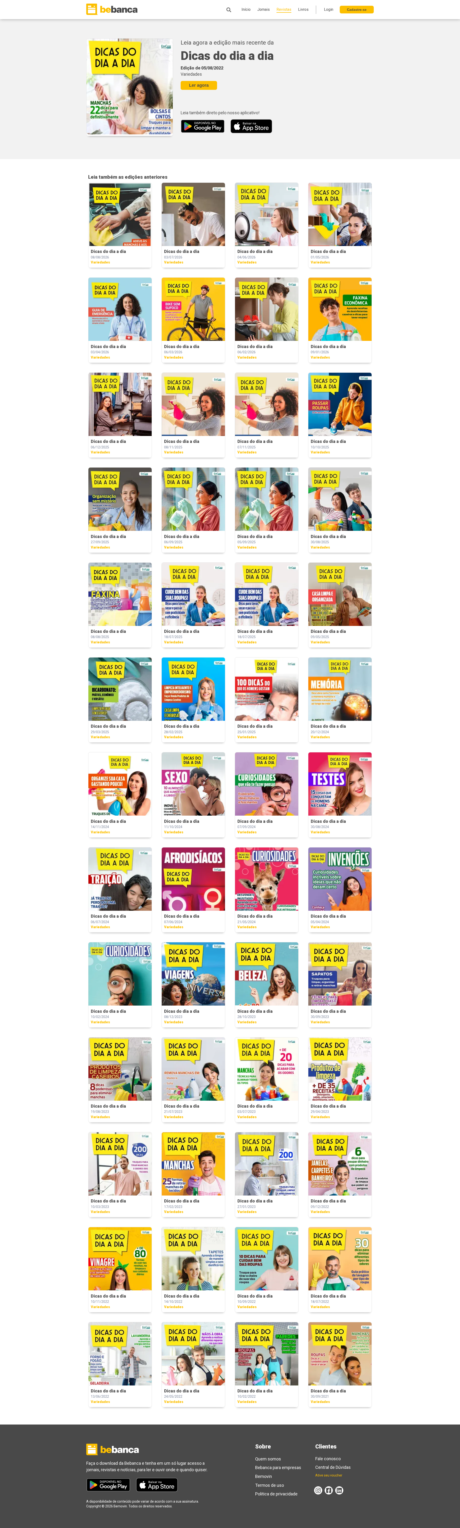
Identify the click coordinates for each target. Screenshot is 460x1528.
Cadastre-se (357, 9)
